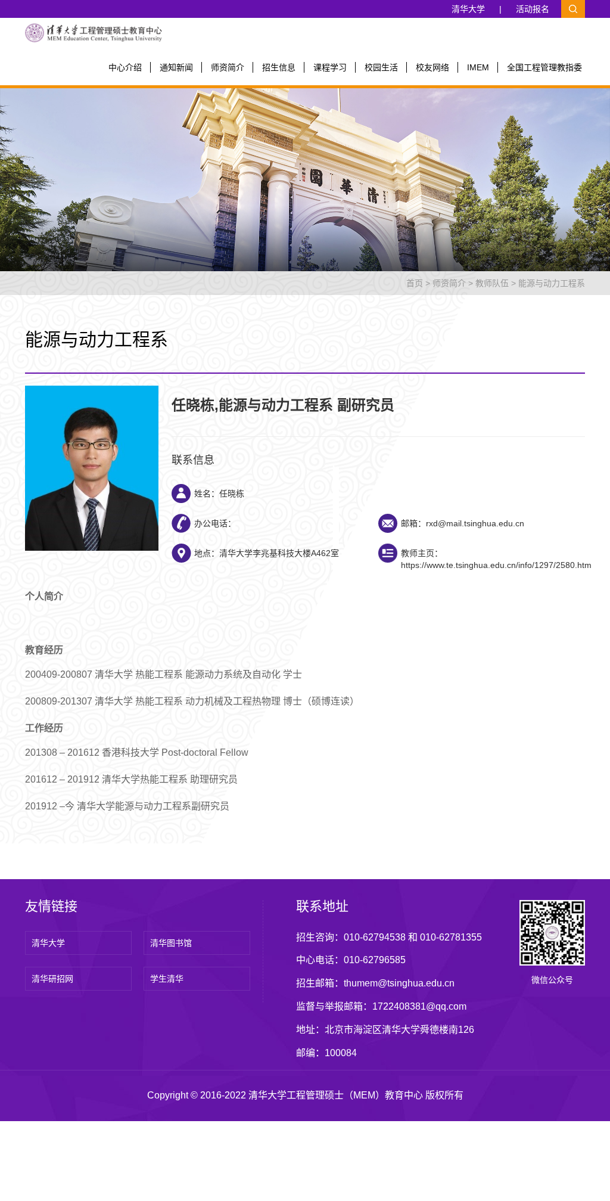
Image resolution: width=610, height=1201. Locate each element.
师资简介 (227, 67)
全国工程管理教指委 (544, 67)
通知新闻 (176, 67)
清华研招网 (52, 978)
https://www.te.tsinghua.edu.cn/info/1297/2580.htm (496, 565)
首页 (414, 283)
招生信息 (278, 67)
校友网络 (432, 67)
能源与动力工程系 (551, 283)
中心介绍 (125, 67)
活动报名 (532, 9)
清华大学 (468, 9)
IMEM (478, 67)
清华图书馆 (171, 943)
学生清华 (166, 978)
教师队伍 (492, 283)
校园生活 (381, 67)
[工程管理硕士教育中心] (93, 32)
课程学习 (330, 67)
